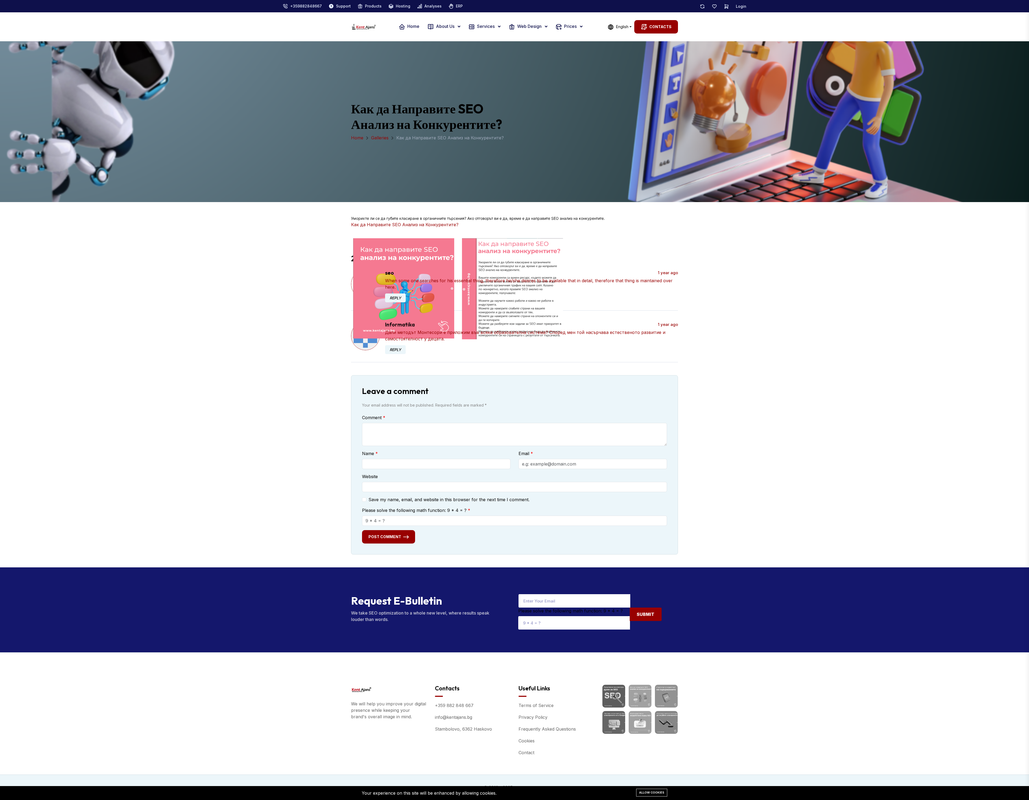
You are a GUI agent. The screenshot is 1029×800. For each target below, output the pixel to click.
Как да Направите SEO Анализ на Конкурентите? (404, 224)
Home (412, 26)
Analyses (433, 6)
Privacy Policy (533, 717)
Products (373, 6)
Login (741, 6)
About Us (445, 26)
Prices (570, 26)
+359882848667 (306, 6)
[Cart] (726, 6)
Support (343, 6)
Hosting (403, 6)
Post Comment (384, 536)
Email (524, 453)
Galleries (380, 137)
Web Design (529, 26)
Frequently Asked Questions (547, 729)
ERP (459, 6)
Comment (372, 417)
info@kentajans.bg (453, 717)
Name (368, 453)
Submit (645, 614)
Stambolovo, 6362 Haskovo (463, 729)
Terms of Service (536, 705)
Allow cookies (651, 792)
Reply (395, 298)
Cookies (527, 740)
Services (486, 26)
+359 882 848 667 (454, 705)
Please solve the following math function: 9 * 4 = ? (414, 510)
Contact (526, 752)
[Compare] (702, 6)
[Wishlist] (714, 6)
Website (370, 476)
